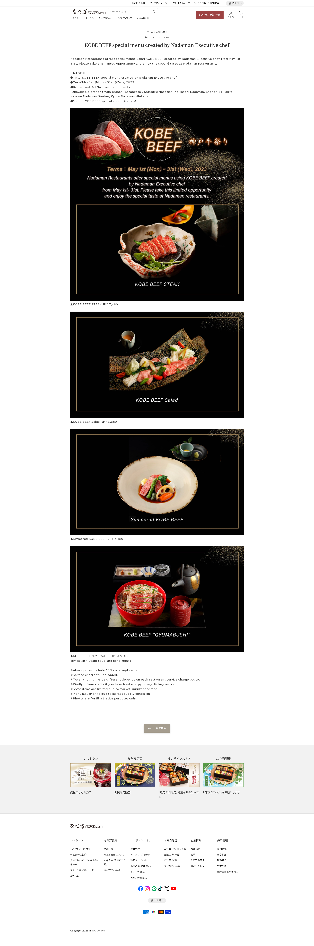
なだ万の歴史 (198, 860)
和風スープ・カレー (140, 860)
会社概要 (195, 849)
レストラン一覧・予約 (80, 849)
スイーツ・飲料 (138, 872)
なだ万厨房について (114, 855)
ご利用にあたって (181, 3)
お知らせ (160, 32)
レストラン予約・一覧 (209, 15)
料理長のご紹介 (78, 855)
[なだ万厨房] (135, 775)
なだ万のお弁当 (112, 870)
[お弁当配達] (223, 775)
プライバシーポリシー (158, 3)
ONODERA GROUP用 (206, 3)
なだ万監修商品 (139, 878)
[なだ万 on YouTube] (173, 889)
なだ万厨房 (105, 18)
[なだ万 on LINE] (154, 890)
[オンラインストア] (179, 775)
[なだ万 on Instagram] (147, 890)
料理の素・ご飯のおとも (143, 866)
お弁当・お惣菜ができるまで (115, 862)
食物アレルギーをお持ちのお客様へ (84, 862)
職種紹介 (222, 860)
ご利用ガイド (170, 860)
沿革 (193, 855)
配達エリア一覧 (171, 855)
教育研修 (222, 866)
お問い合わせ (138, 3)
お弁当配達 (143, 18)
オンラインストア (123, 18)
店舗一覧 (108, 849)
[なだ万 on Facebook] (140, 890)
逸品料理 (135, 849)
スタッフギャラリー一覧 (82, 870)
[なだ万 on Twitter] (166, 890)
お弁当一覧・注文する (175, 849)
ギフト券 (74, 876)
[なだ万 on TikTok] (160, 890)
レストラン (88, 18)
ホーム (150, 32)
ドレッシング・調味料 (141, 855)
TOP (75, 18)
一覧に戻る (159, 728)
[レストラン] (90, 775)
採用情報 (222, 849)
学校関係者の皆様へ (227, 872)
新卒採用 (222, 855)
